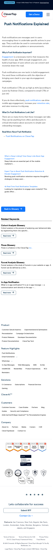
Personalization (7, 333)
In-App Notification (10, 282)
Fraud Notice (41, 539)
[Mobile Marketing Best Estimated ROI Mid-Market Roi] (26, 447)
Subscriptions (20, 384)
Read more (7, 236)
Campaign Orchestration (25, 333)
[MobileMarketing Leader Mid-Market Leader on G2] (10, 447)
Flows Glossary (8, 245)
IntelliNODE (6, 369)
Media (24, 427)
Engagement (7, 57)
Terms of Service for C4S (27, 537)
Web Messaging (24, 365)
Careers (32, 427)
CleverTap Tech (28, 341)
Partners (35, 407)
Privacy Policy (43, 537)
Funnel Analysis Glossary (13, 262)
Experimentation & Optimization (36, 329)
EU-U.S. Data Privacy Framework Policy (19, 539)
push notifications (33, 100)
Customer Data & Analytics (11, 329)
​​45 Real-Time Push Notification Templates (21, 186)
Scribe (42, 365)
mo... (31, 248)
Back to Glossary (11, 209)
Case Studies (23, 407)
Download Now (44, 2)
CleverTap (9, 14)
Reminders (5, 372)
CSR (40, 427)
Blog (42, 407)
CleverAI (6, 394)
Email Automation (8, 356)
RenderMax (18, 369)
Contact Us (22, 431)
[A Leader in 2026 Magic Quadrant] (26, 461)
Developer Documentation (27, 337)
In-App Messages (8, 365)
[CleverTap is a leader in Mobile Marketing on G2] (18, 447)
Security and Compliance (19, 411)
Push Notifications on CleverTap (20, 136)
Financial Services (34, 384)
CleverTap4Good (8, 431)
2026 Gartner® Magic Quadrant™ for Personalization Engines (24, 415)
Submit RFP (26, 510)
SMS (35, 365)
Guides (4, 411)
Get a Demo (34, 14)
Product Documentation (10, 341)
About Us (5, 427)
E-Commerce (6, 384)
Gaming (5, 388)
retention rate (43, 103)
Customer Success (8, 407)
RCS (45, 369)
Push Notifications (8, 353)
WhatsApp (6, 361)
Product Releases (8, 337)
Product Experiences (33, 369)
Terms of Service (9, 537)
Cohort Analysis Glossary (13, 225)
